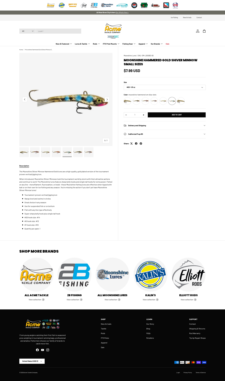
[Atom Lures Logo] (175, 5)
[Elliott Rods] (189, 275)
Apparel (142, 44)
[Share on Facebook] (136, 143)
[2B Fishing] (74, 275)
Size (125, 82)
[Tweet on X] (131, 143)
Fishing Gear (127, 44)
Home (21, 49)
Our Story (150, 324)
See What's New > (122, 12)
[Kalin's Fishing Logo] (62, 5)
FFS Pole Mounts (110, 44)
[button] (204, 31)
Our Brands (155, 44)
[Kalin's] (150, 275)
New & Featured (62, 44)
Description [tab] (24, 166)
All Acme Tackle (36, 295)
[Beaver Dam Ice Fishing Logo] (134, 5)
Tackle (103, 328)
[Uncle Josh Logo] (144, 5)
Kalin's (150, 295)
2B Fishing (74, 295)
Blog (148, 328)
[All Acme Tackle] (36, 275)
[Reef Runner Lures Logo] (122, 5)
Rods (95, 44)
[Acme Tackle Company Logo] (51, 5)
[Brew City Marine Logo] (73, 5)
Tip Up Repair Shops (197, 338)
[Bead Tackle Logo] (166, 5)
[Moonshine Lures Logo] (107, 5)
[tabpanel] (65, 200)
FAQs (148, 333)
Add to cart (177, 115)
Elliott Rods (188, 295)
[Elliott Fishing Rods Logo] (84, 5)
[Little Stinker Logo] (155, 5)
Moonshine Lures (130, 56)
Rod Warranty (194, 333)
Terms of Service (201, 372)
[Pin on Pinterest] (141, 143)
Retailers (150, 338)
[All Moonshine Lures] (112, 275)
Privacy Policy (188, 372)
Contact (199, 17)
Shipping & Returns (197, 328)
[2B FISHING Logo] (94, 5)
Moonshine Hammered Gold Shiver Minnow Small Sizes (39, 49)
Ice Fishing (174, 17)
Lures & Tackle (81, 44)
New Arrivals (187, 17)
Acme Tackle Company (30, 372)
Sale (167, 44)
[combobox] (50, 31)
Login (178, 372)
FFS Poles (105, 338)
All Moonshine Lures (112, 295)
